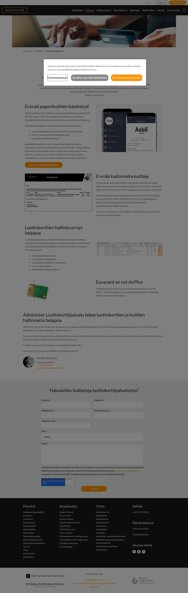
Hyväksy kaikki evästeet (126, 77)
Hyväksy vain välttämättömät (89, 77)
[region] (95, 72)
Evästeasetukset (57, 77)
